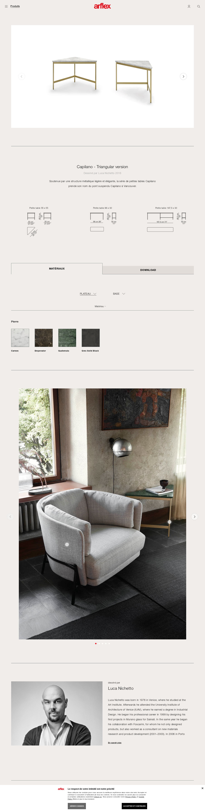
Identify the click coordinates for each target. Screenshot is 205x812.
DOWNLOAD (148, 269)
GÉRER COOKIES (77, 806)
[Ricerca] (198, 6)
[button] (183, 76)
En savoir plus (114, 743)
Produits (15, 6)
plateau (85, 293)
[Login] (189, 6)
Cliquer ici (98, 797)
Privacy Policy (130, 797)
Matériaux (57, 268)
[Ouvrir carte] (6, 6)
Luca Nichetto (106, 173)
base (116, 293)
